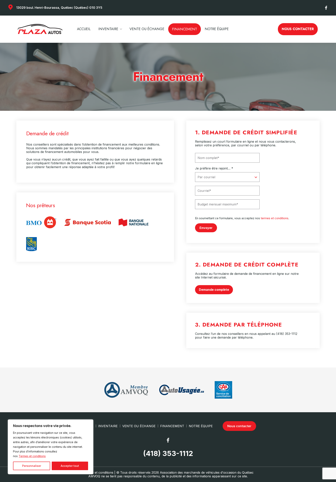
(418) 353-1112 (286, 334)
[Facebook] (326, 8)
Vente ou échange (147, 28)
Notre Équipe (217, 28)
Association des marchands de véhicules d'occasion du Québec (207, 472)
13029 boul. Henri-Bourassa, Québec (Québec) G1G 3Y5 (59, 8)
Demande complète (214, 290)
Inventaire (108, 28)
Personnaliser (31, 465)
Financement (184, 29)
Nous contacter (298, 28)
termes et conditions (274, 218)
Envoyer (206, 228)
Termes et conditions (32, 456)
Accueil (84, 28)
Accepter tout (70, 465)
